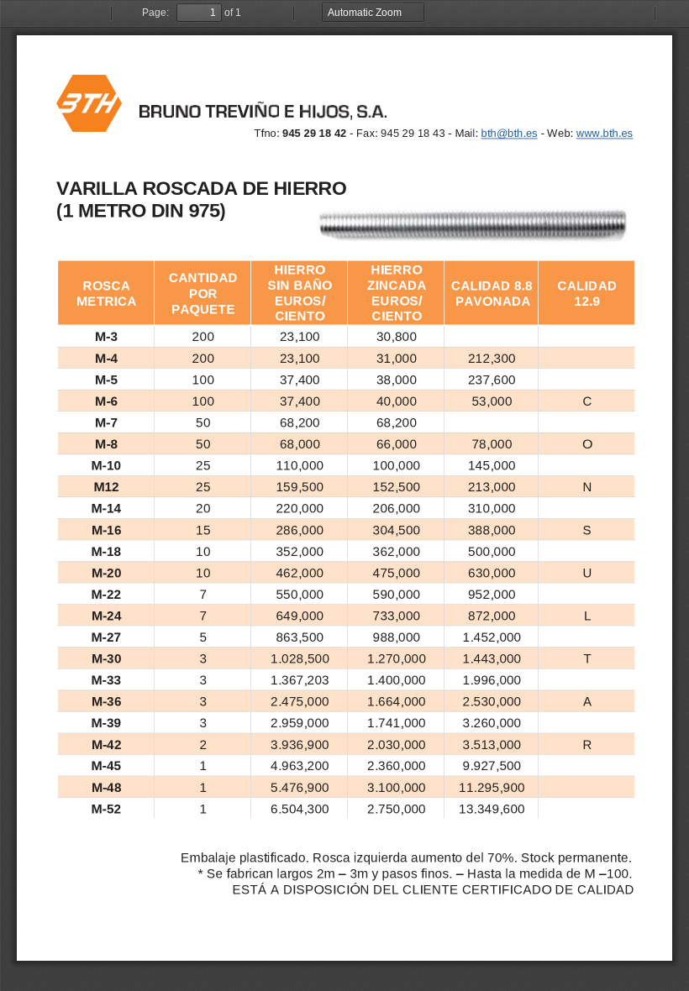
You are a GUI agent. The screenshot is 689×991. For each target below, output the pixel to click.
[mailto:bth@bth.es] (511, 132)
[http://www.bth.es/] (605, 132)
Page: (155, 12)
